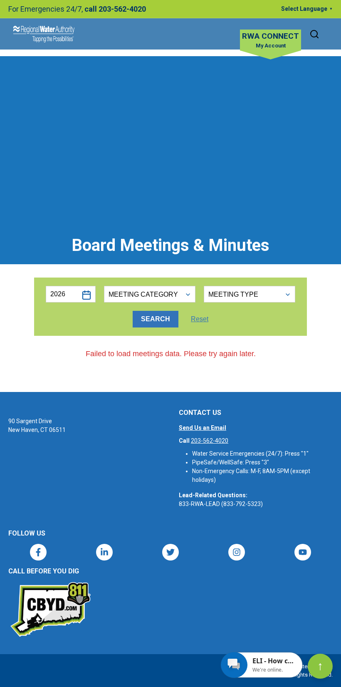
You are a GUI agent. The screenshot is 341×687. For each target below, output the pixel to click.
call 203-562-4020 (115, 9)
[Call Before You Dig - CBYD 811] (49, 609)
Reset (199, 318)
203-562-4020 (209, 440)
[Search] (314, 34)
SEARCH (155, 318)
